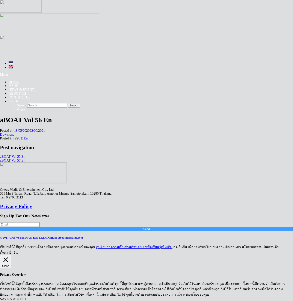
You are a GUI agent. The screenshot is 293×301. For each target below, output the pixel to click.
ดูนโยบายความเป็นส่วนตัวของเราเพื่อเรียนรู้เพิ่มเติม (134, 247)
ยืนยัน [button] (13, 252)
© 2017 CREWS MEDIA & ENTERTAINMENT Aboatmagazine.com (41, 237)
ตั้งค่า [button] (4, 252)
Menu (4, 74)
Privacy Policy (16, 206)
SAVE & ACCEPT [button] (13, 299)
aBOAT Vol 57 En (12, 160)
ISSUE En (20, 138)
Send (146, 229)
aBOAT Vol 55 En (12, 156)
